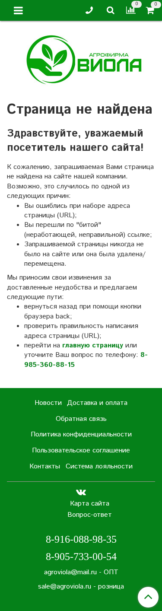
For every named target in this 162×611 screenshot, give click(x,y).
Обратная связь (81, 419)
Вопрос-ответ (89, 515)
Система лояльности (99, 466)
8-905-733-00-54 (81, 556)
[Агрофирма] (81, 58)
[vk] (81, 492)
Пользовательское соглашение (81, 450)
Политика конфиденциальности (81, 434)
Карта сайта (89, 504)
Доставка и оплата (97, 403)
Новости (48, 403)
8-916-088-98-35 (81, 539)
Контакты (44, 466)
